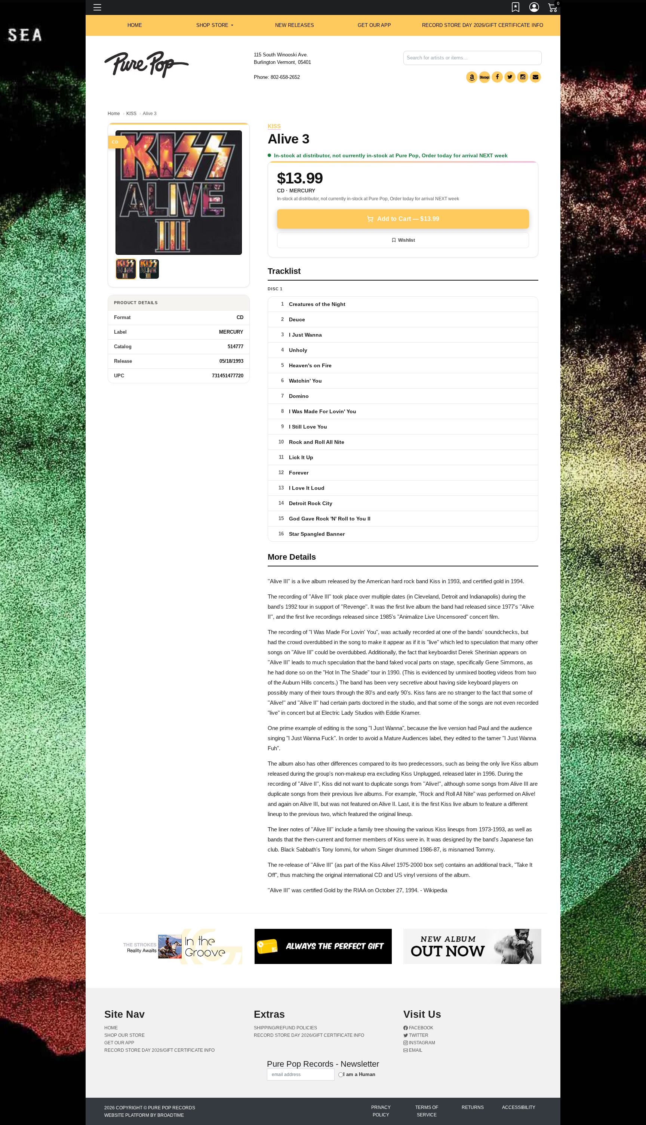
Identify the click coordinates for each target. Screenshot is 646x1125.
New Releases (294, 25)
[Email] (535, 77)
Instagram (421, 1042)
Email (415, 1050)
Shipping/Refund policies (285, 1027)
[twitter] (510, 77)
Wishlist (406, 240)
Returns (473, 1107)
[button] (214, 25)
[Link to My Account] (534, 9)
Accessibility (518, 1107)
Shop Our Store (124, 1035)
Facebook (420, 1027)
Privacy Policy (381, 1111)
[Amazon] (471, 77)
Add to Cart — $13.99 (408, 219)
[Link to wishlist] (516, 9)
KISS (131, 113)
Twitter (418, 1035)
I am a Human (359, 1074)
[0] (553, 9)
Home (114, 113)
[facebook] (497, 77)
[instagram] (522, 77)
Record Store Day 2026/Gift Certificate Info (482, 25)
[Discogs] (484, 77)
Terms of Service (426, 1111)
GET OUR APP (374, 25)
